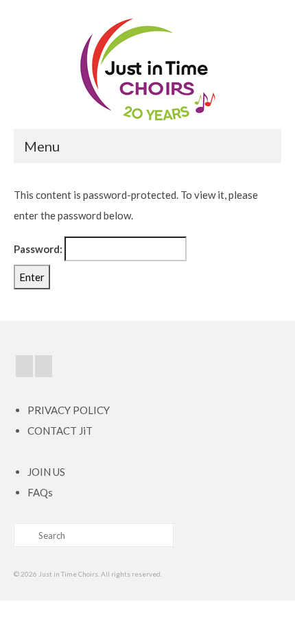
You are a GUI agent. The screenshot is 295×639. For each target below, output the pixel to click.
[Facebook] (24, 366)
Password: (39, 249)
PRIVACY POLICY (68, 410)
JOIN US (46, 472)
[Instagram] (43, 366)
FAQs (40, 492)
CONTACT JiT (60, 430)
